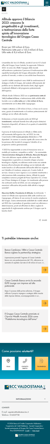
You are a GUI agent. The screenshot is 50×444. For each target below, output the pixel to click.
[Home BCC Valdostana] (15, 3)
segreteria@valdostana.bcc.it (18, 412)
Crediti (27, 430)
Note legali (35, 430)
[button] (47, 3)
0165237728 (14, 415)
